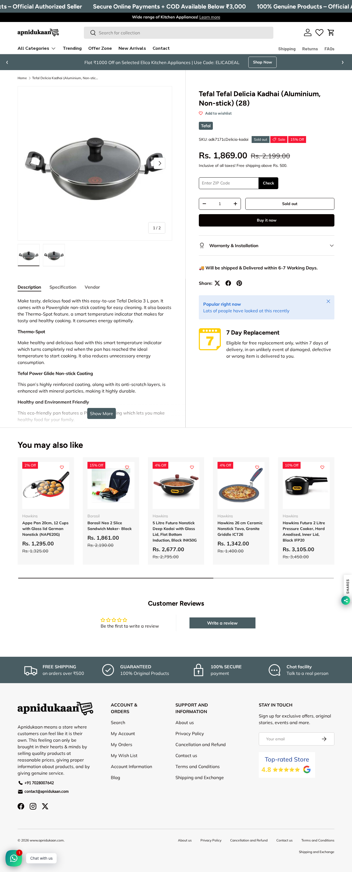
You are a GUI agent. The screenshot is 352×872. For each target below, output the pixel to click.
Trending (72, 48)
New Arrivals (132, 48)
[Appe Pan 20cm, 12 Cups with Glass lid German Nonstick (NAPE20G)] (45, 485)
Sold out (289, 203)
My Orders (121, 744)
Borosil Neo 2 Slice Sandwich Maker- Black (109, 525)
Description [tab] (29, 287)
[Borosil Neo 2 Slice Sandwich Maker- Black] (110, 485)
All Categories (33, 48)
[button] (331, 32)
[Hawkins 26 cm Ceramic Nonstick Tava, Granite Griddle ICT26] (241, 485)
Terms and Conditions (197, 766)
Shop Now (273, 62)
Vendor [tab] (92, 287)
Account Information (131, 766)
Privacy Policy (189, 733)
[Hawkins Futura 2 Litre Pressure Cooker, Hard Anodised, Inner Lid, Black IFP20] (306, 485)
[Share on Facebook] (228, 283)
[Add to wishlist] (61, 467)
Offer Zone (100, 48)
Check (268, 183)
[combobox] (178, 33)
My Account (123, 733)
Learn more (209, 17)
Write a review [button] (222, 623)
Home (22, 78)
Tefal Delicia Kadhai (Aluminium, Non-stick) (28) (65, 78)
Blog (115, 777)
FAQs (329, 48)
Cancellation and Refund (200, 744)
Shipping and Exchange (199, 777)
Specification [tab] (63, 287)
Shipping (287, 48)
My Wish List (124, 755)
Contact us (186, 755)
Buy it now (266, 220)
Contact (161, 48)
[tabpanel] (95, 397)
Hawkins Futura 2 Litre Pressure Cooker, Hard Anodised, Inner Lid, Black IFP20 (304, 531)
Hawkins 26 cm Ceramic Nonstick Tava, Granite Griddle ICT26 (240, 528)
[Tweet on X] (217, 283)
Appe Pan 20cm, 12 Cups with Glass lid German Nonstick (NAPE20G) (45, 528)
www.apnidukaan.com (47, 840)
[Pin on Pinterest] (239, 283)
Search (118, 722)
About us (184, 722)
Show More (101, 413)
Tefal (206, 125)
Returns (310, 48)
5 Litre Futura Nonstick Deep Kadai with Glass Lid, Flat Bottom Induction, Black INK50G (175, 531)
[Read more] (319, 32)
